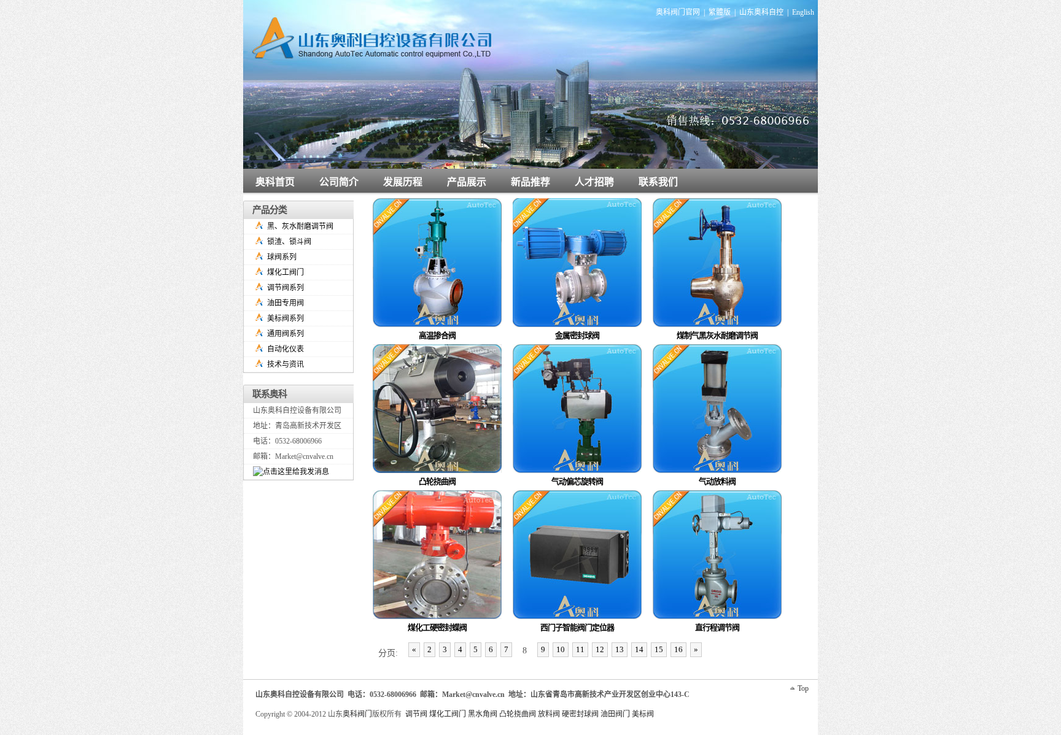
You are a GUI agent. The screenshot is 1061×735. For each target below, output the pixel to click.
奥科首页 (275, 182)
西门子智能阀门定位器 (577, 627)
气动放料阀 (717, 481)
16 (678, 649)
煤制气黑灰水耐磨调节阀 (717, 335)
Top (803, 688)
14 (639, 649)
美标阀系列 (285, 318)
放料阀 (549, 714)
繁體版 (720, 12)
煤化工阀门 (285, 272)
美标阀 (643, 714)
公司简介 (339, 182)
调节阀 (416, 714)
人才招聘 (594, 182)
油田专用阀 (285, 303)
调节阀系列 (285, 287)
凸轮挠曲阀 (437, 481)
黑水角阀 (482, 714)
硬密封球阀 (580, 714)
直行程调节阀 (717, 627)
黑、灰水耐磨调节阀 (300, 226)
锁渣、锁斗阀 (289, 241)
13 (619, 649)
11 (580, 649)
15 (659, 649)
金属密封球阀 (577, 335)
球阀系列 (282, 257)
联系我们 (658, 182)
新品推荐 (530, 182)
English (803, 12)
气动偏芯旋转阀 (577, 481)
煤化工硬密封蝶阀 (437, 627)
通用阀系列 (285, 333)
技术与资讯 (285, 364)
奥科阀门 (357, 714)
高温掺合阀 (437, 335)
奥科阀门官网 (678, 12)
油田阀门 (615, 714)
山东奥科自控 (761, 12)
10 (560, 649)
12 (600, 649)
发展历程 (402, 182)
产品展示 (466, 182)
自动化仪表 (285, 349)
